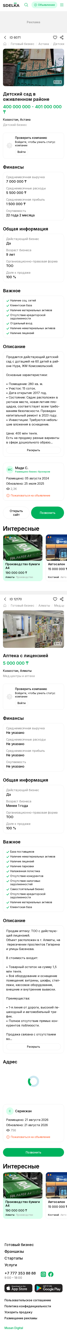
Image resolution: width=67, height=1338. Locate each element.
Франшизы (14, 1251)
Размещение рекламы (20, 1318)
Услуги (10, 1265)
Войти (21, 151)
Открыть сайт (16, 513)
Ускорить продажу (18, 1312)
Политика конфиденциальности (27, 1306)
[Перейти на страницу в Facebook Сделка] (51, 1275)
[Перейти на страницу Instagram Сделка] (43, 1275)
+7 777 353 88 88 (20, 1273)
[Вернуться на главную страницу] (5, 44)
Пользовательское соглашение (27, 1300)
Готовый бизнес (19, 1244)
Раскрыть (33, 450)
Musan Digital (13, 1328)
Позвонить (47, 513)
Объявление (46, 4)
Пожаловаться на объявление (30, 495)
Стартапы (13, 1258)
